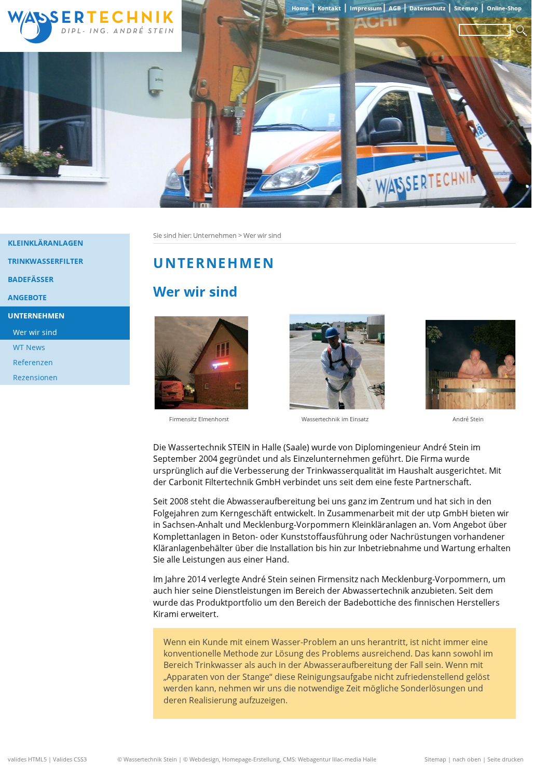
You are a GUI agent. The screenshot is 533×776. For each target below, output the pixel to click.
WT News (29, 347)
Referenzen (33, 362)
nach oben (467, 759)
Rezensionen (35, 377)
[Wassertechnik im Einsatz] (335, 406)
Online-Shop (504, 8)
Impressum (366, 8)
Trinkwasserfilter (45, 261)
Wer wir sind (35, 332)
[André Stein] (468, 406)
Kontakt (329, 8)
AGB (395, 8)
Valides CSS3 (70, 759)
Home (300, 8)
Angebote (27, 297)
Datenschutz (427, 8)
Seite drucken (505, 759)
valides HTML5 (27, 759)
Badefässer (30, 279)
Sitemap (466, 8)
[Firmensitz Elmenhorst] (199, 406)
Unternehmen (36, 315)
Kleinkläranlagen (45, 243)
